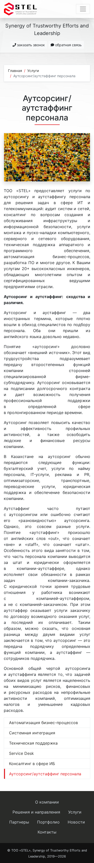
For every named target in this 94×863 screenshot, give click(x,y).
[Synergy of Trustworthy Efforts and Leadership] (20, 9)
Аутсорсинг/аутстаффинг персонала (45, 773)
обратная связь (68, 45)
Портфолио (48, 822)
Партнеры (19, 822)
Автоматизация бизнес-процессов (43, 722)
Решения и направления (36, 812)
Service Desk (21, 753)
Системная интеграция (32, 732)
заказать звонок (30, 45)
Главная (15, 70)
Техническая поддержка (33, 743)
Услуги (33, 70)
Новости (76, 822)
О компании (47, 802)
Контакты (47, 832)
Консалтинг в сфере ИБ (32, 763)
